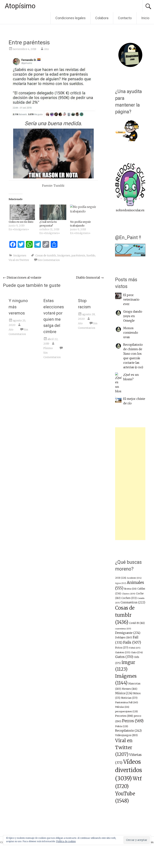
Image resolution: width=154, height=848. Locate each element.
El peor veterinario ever (131, 299)
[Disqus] (53, 420)
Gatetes (122, 652)
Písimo (48, 348)
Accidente (134, 578)
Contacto (125, 18)
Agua (120, 583)
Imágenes (19, 255)
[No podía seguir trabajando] (83, 212)
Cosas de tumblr (45, 255)
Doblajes (123, 637)
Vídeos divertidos (128, 770)
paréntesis (78, 255)
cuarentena (123, 628)
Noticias (129, 697)
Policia (121, 726)
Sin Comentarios (49, 260)
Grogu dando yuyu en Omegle (132, 316)
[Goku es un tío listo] (22, 212)
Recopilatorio (128, 730)
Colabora (101, 18)
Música (123, 693)
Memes (129, 688)
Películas (122, 707)
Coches (129, 598)
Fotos (121, 647)
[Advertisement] (130, 483)
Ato (46, 49)
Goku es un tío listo (21, 222)
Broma (130, 588)
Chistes (128, 593)
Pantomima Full (126, 702)
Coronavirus (133, 602)
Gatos (124, 657)
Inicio (145, 18)
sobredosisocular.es (130, 210)
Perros (132, 720)
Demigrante (127, 633)
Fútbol (134, 647)
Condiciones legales (70, 18)
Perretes (124, 716)
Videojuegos (126, 735)
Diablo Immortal (90, 277)
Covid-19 (137, 623)
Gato (137, 652)
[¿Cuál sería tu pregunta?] (52, 212)
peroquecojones (126, 711)
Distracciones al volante (22, 277)
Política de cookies (66, 841)
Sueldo (90, 255)
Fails (132, 642)
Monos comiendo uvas (130, 332)
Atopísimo (20, 6)
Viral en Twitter (19, 260)
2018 (120, 578)
